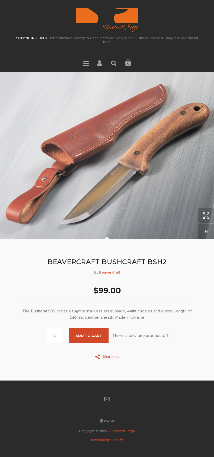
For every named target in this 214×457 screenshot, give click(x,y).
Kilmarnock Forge (121, 431)
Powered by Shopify (107, 440)
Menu (86, 63)
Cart (128, 63)
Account (100, 63)
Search (114, 63)
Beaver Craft (109, 272)
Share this (111, 356)
